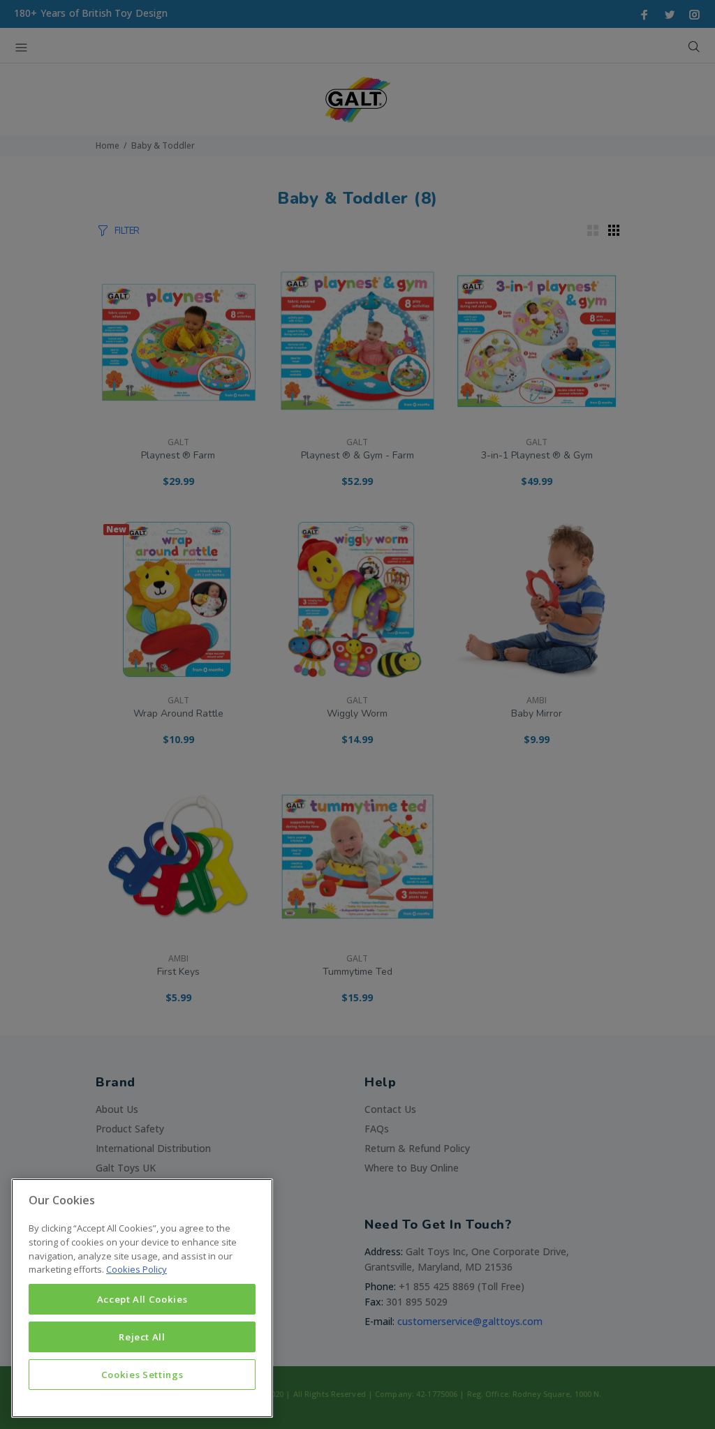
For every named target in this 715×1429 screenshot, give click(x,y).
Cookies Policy (136, 1269)
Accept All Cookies (142, 1299)
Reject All (142, 1337)
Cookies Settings (142, 1374)
